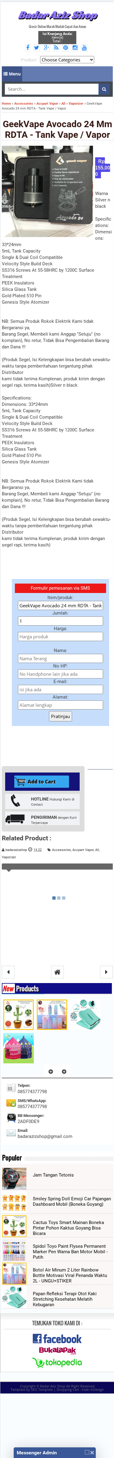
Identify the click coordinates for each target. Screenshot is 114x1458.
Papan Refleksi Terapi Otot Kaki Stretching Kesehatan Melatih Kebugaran (65, 1299)
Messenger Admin (37, 1453)
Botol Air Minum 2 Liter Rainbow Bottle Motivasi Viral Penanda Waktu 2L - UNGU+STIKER (70, 1275)
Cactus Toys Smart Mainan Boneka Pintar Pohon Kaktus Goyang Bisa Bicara (68, 1228)
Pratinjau (60, 716)
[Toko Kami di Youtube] (85, 48)
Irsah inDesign (93, 1389)
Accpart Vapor (83, 850)
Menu (14, 74)
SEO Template (42, 1389)
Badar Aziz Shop (57, 14)
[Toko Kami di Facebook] (28, 48)
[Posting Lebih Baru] (8, 972)
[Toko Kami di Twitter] (37, 48)
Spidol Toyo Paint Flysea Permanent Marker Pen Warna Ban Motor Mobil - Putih (70, 1251)
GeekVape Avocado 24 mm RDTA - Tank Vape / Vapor (57, 129)
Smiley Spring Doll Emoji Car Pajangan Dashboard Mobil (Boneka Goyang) (72, 1201)
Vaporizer (9, 857)
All (97, 850)
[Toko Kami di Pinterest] (66, 48)
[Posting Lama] (106, 972)
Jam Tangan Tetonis (53, 1175)
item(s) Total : (57, 37)
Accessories (61, 850)
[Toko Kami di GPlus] (47, 48)
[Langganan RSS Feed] (57, 48)
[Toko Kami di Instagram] (76, 48)
